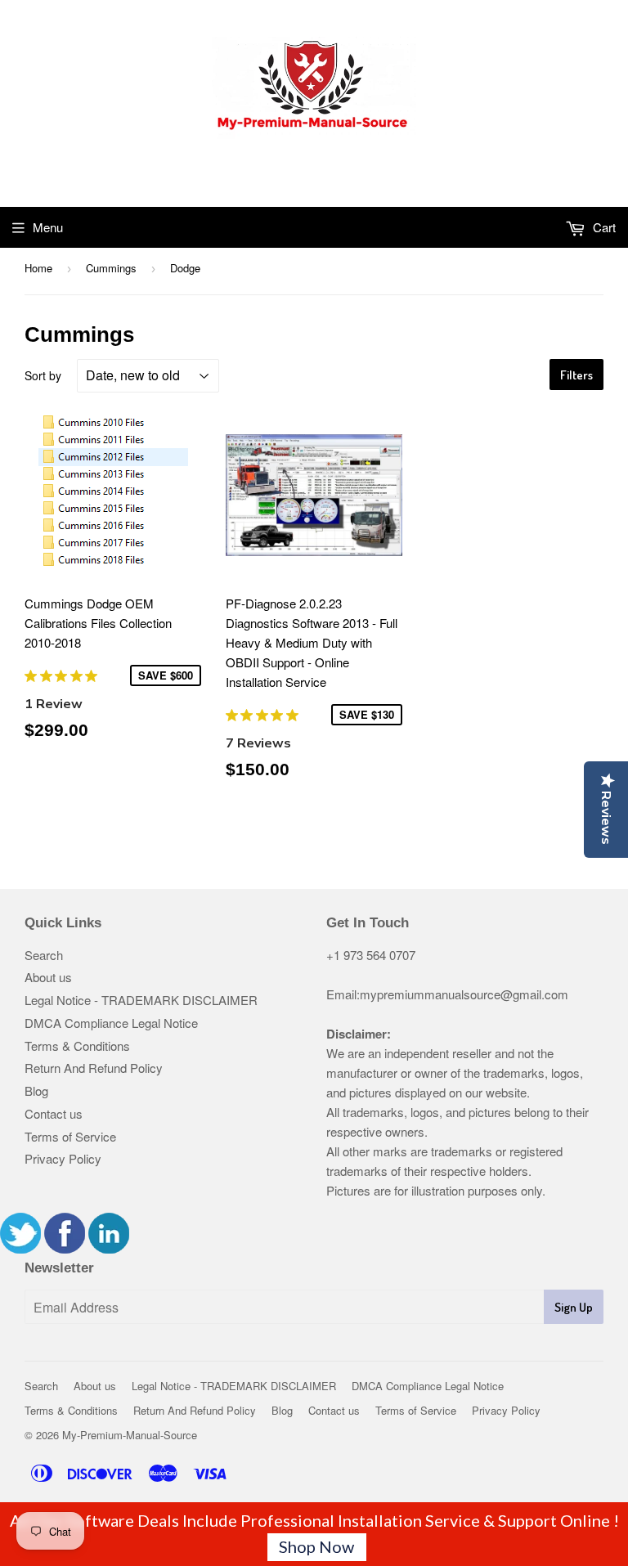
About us (48, 976)
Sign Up (573, 1307)
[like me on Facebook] (64, 1248)
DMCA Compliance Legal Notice (111, 1022)
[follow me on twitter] (20, 1248)
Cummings (111, 268)
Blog (36, 1090)
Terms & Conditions (77, 1045)
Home (38, 268)
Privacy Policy (63, 1158)
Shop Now (316, 1546)
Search (44, 954)
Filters (576, 375)
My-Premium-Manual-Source (129, 1435)
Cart (603, 227)
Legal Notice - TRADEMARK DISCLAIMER (141, 999)
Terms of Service (70, 1136)
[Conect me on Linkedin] (108, 1248)
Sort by (43, 375)
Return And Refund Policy (94, 1067)
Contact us (54, 1113)
